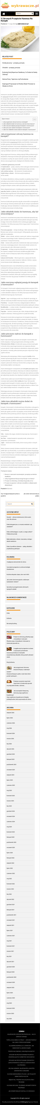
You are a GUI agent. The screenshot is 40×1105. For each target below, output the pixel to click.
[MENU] (36, 13)
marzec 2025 (10, 801)
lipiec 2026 (10, 718)
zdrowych (5, 96)
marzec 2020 (10, 1013)
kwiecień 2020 (11, 1008)
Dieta (8, 613)
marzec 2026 (10, 738)
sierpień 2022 (10, 863)
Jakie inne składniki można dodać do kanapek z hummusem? (19, 129)
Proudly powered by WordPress (11, 1102)
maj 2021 (9, 941)
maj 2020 (9, 1003)
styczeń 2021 (10, 961)
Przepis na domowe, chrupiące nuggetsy (21, 1051)
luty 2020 (9, 1018)
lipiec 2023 (10, 852)
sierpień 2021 (10, 925)
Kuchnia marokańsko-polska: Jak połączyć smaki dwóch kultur (21, 1075)
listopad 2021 (10, 909)
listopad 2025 (10, 759)
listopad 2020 (10, 972)
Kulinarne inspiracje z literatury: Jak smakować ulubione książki (21, 1047)
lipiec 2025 (10, 780)
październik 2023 (11, 842)
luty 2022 (9, 894)
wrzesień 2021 (11, 920)
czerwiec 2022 (11, 873)
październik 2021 (11, 915)
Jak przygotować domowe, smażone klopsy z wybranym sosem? (18, 669)
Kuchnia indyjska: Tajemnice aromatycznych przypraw (21, 1086)
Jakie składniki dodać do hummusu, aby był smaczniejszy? (19, 124)
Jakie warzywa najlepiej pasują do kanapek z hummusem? (18, 125)
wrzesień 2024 (11, 816)
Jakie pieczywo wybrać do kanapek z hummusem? (16, 127)
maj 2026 (9, 728)
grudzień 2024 (11, 811)
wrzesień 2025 (11, 769)
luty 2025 (9, 806)
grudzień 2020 (11, 967)
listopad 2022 (10, 858)
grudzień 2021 (11, 904)
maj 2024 (9, 826)
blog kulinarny (11, 662)
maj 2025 (9, 790)
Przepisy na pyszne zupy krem (21, 681)
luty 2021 (9, 956)
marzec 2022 (10, 889)
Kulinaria (9, 488)
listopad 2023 (10, 837)
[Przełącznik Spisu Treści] (33, 119)
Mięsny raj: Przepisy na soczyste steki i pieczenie (21, 1081)
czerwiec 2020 (11, 998)
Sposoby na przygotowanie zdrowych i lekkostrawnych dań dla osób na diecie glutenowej (21, 1063)
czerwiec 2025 (11, 785)
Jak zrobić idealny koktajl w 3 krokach (21, 1091)
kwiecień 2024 (11, 832)
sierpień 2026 (10, 712)
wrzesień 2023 (11, 847)
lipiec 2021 (10, 930)
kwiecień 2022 (11, 884)
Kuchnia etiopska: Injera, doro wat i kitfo (18, 574)
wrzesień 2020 (11, 982)
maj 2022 (9, 878)
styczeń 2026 (10, 749)
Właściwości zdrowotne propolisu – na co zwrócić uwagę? (21, 1035)
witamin (30, 328)
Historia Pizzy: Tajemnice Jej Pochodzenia (15, 79)
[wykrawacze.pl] (4, 13)
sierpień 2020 (10, 987)
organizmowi (14, 142)
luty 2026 (9, 743)
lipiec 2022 (10, 868)
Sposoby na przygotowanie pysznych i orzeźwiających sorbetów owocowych (21, 1056)
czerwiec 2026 (11, 723)
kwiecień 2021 (11, 946)
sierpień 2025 (10, 775)
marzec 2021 (10, 951)
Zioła (2, 243)
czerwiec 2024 (11, 821)
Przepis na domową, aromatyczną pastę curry (19, 481)
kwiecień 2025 (11, 795)
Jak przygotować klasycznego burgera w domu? (19, 478)
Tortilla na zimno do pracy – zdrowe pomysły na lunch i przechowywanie (21, 1041)
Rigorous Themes (33, 1102)
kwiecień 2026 (11, 733)
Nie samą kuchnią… (12, 623)
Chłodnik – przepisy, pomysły (11, 67)
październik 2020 (11, 977)
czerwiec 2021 (11, 935)
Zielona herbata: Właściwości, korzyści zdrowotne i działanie (21, 1069)
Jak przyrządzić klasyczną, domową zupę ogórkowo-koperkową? (18, 693)
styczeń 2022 (10, 899)
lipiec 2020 (10, 992)
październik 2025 (11, 764)
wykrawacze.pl (23, 24)
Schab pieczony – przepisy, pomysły (13, 63)
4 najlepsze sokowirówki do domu (16, 562)
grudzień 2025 (11, 754)
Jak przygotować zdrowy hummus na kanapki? (15, 122)
